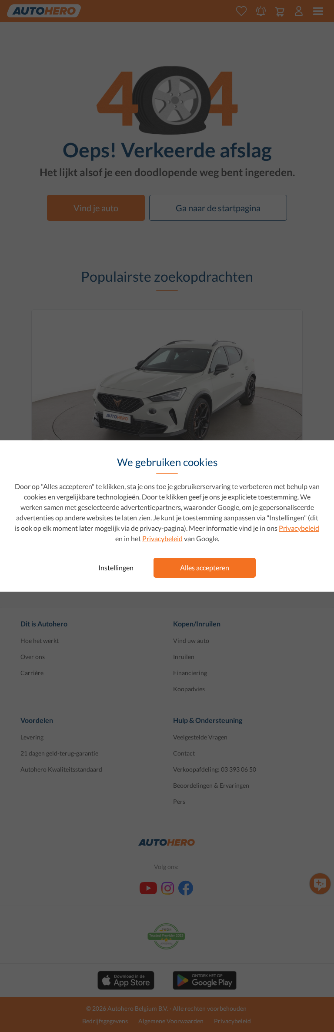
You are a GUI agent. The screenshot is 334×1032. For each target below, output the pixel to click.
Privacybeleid (299, 528)
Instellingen (116, 567)
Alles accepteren (204, 567)
